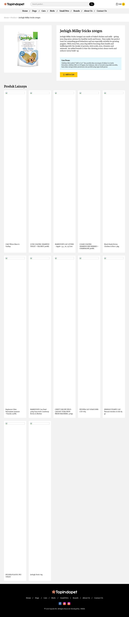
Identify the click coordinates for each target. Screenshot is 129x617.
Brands (76, 11)
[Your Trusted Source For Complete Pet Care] (14, 4)
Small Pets (64, 11)
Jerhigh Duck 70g (36, 575)
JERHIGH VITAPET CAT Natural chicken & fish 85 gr (113, 411)
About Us (88, 11)
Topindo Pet (53, 609)
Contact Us (102, 11)
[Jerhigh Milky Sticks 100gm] (28, 49)
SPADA (82, 609)
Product (14, 18)
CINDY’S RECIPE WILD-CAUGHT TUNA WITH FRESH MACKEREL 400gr (64, 411)
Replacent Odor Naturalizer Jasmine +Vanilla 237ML (13, 411)
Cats (44, 11)
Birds (52, 11)
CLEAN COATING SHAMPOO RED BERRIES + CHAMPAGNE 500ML (89, 246)
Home (25, 11)
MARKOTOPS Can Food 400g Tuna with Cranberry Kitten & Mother (39, 411)
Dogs (34, 11)
